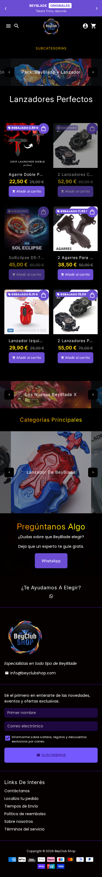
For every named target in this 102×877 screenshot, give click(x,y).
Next (93, 72)
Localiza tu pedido (21, 798)
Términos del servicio (24, 829)
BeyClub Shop (65, 851)
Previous (9, 72)
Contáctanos (17, 791)
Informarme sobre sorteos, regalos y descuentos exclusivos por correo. (49, 739)
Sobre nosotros (18, 821)
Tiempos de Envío (21, 806)
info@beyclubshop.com (30, 673)
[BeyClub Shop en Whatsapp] (51, 596)
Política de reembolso (25, 814)
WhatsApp (51, 560)
